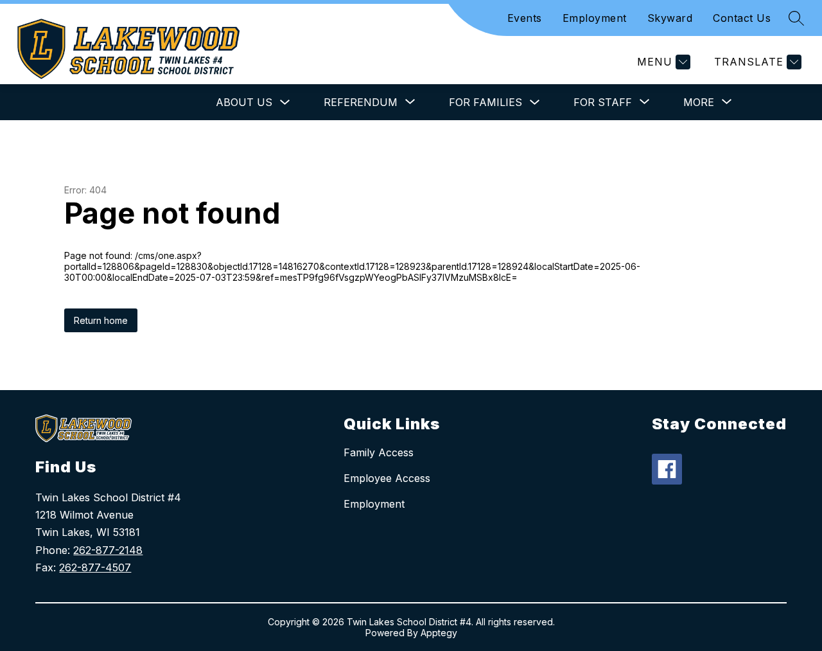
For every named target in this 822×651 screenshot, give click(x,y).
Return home (101, 320)
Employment (595, 18)
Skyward (670, 18)
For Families (485, 102)
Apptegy (439, 632)
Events (524, 18)
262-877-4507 (95, 567)
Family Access (379, 452)
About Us (244, 102)
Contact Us (742, 18)
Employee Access (387, 478)
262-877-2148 (108, 550)
